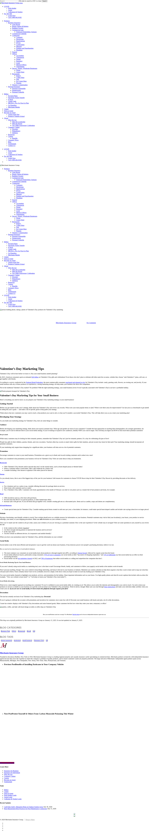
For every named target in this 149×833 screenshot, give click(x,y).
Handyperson (20, 189)
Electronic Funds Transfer (16, 245)
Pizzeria (18, 231)
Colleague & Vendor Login (12, 799)
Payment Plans (13, 244)
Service (2, 482)
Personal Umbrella (18, 240)
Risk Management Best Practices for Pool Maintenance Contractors (25, 809)
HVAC (18, 191)
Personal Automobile (19, 236)
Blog (9, 290)
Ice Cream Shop (21, 229)
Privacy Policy (30, 820)
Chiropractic (20, 205)
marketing (17, 640)
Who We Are (12, 268)
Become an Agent (10, 260)
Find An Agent (75, 614)
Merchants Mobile (14, 255)
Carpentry (19, 185)
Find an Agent (8, 259)
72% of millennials (110, 555)
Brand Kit (11, 282)
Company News (13, 288)
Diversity (15, 277)
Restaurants (16, 222)
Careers (10, 284)
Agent (10, 299)
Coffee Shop (20, 225)
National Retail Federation (34, 382)
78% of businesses (47, 558)
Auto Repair (16, 172)
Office (72, 312)
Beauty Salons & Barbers (20, 174)
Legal (18, 211)
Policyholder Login (10, 795)
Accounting (20, 203)
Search (44, 1)
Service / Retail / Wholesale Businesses (24, 216)
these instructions (109, 587)
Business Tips (63, 312)
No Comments (91, 323)
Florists (2, 474)
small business (27, 640)
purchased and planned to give (75, 382)
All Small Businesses (6, 505)
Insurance (19, 209)
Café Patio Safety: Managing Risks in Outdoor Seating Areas (23, 807)
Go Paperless (12, 253)
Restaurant (80, 312)
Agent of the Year (13, 262)
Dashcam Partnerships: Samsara (26, 180)
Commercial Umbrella (19, 181)
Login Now (12, 304)
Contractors (16, 183)
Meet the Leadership (18, 270)
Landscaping (20, 192)
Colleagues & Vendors (15, 301)
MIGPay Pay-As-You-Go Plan (18, 251)
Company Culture (14, 275)
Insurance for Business (11, 771)
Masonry (19, 194)
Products (7, 169)
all (47, 640)
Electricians (20, 187)
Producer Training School (16, 264)
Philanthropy (16, 279)
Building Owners (17, 176)
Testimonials (12, 291)
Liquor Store (20, 220)
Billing (6, 242)
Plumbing (19, 198)
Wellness (15, 280)
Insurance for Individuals (12, 772)
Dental (18, 207)
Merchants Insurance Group (66, 323)
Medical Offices (21, 212)
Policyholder (12, 297)
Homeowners (16, 238)
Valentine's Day (39, 640)
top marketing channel (25, 558)
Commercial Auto (18, 178)
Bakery (18, 223)
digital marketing (6, 640)
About (6, 266)
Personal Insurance (14, 234)
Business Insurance (14, 170)
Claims (6, 257)
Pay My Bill (8, 302)
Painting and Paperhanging (24, 196)
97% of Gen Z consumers (52, 555)
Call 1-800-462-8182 (15, 306)
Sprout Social (82, 553)
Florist (18, 218)
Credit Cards (12, 249)
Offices (14, 201)
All (34, 631)
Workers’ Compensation (20, 233)
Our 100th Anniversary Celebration (23, 273)
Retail (88, 312)
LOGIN (6, 295)
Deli (17, 227)
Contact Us (11, 293)
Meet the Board (17, 271)
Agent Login (8, 797)
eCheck (10, 247)
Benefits (14, 286)
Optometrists (20, 214)
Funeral (14, 200)
